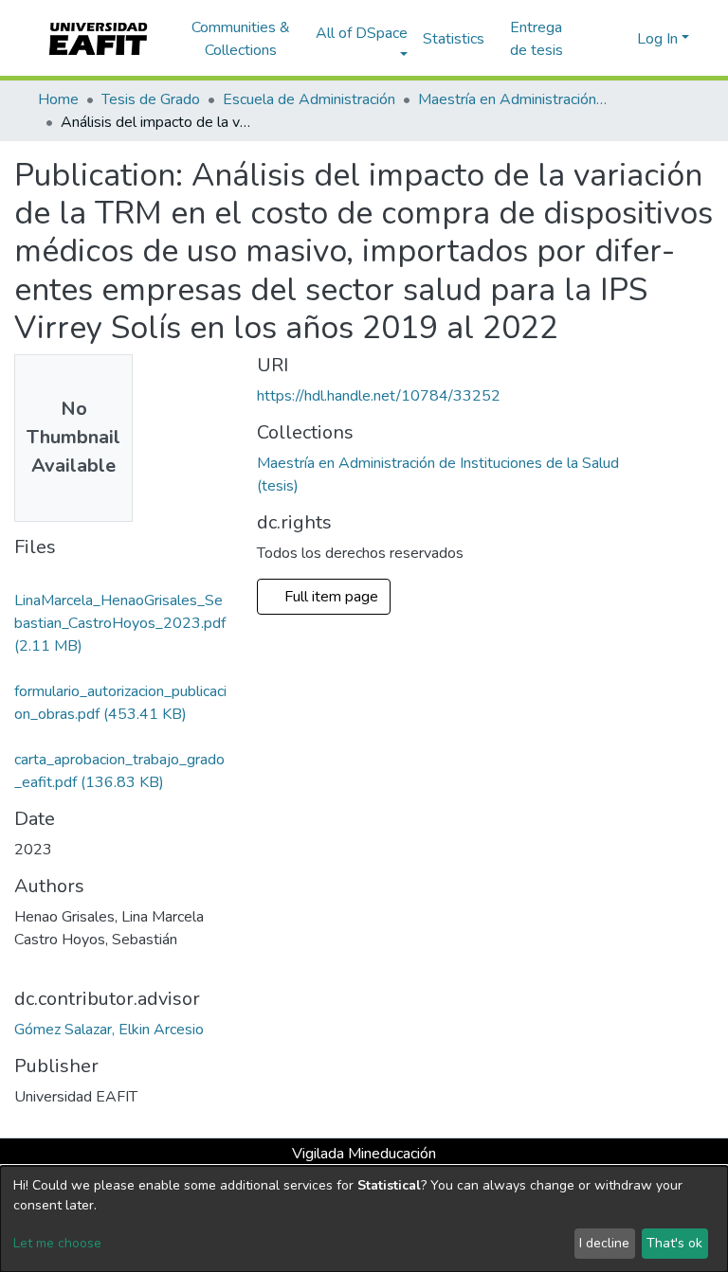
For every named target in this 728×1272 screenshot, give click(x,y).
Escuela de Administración (309, 99)
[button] (619, 38)
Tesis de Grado (150, 99)
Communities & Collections (240, 39)
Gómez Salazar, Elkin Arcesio (109, 1029)
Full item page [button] (333, 596)
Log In (657, 38)
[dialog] (364, 1219)
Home (58, 99)
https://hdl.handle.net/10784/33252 (378, 395)
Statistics (453, 38)
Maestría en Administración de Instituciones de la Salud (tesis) (513, 99)
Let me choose (57, 1243)
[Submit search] (592, 38)
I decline (604, 1243)
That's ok (674, 1243)
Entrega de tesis (536, 39)
